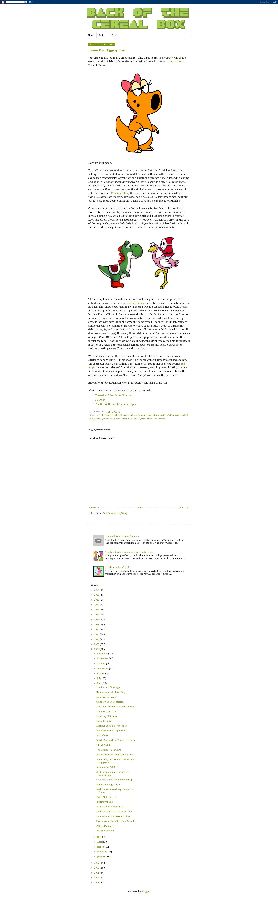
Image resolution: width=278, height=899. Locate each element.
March (101, 847)
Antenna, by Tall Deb (107, 767)
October (101, 663)
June (99, 683)
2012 (97, 629)
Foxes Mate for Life (106, 797)
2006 (97, 868)
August (101, 673)
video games (159, 419)
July (99, 678)
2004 (97, 878)
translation (146, 419)
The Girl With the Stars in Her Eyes (115, 404)
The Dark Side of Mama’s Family (122, 536)
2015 (97, 614)
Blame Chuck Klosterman (109, 807)
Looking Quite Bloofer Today (111, 726)
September (103, 668)
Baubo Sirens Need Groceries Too (114, 811)
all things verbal (109, 415)
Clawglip (100, 400)
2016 (97, 610)
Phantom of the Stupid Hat (110, 730)
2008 (97, 649)
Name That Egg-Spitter (106, 50)
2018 (97, 600)
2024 (97, 590)
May (99, 837)
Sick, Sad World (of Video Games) (114, 780)
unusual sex (176, 61)
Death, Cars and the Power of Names (115, 740)
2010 (97, 639)
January (101, 857)
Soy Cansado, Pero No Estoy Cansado (115, 821)
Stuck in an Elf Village (108, 687)
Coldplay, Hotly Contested (110, 702)
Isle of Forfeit (103, 745)
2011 (97, 634)
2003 (97, 882)
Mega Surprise (104, 721)
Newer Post (95, 507)
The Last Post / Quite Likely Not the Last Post (129, 552)
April (100, 842)
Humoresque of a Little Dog (111, 692)
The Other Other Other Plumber (113, 395)
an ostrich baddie (134, 303)
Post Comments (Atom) (115, 513)
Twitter (103, 35)
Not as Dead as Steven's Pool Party (114, 755)
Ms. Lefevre (102, 735)
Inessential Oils (104, 802)
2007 (97, 863)
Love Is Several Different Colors (113, 816)
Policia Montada (105, 826)
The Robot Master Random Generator (116, 707)
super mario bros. (112, 419)
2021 (97, 595)
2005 (97, 873)
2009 (97, 644)
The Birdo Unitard (106, 711)
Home (91, 35)
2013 (97, 624)
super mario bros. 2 (130, 419)
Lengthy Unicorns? (106, 697)
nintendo (135, 415)
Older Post (183, 507)
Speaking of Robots (106, 716)
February (102, 852)
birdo (120, 415)
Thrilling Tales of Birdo (117, 567)
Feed (114, 35)
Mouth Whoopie (105, 831)
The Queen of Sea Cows (108, 750)
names (127, 415)
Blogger (145, 891)
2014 (97, 620)
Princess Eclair (119, 193)
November (103, 658)
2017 (97, 605)
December (102, 653)
